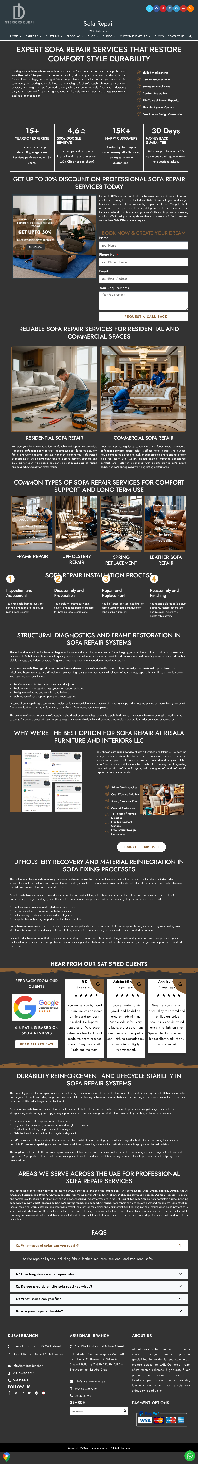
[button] (99, 1245)
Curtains (52, 36)
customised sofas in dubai (41, 1215)
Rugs (91, 36)
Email (103, 271)
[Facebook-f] (9, 1393)
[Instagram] (169, 8)
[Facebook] (156, 8)
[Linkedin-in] (23, 1393)
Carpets (32, 36)
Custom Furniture (133, 36)
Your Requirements (114, 288)
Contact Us (176, 36)
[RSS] (190, 8)
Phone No (107, 254)
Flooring (73, 36)
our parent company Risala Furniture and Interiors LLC (76, 156)
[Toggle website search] (190, 36)
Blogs (159, 36)
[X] (149, 8)
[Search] (125, 1411)
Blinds (107, 36)
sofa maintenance (155, 1207)
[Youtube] (183, 8)
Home (14, 36)
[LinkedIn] (176, 8)
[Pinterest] (163, 8)
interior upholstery (120, 1211)
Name (103, 238)
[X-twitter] (16, 1393)
